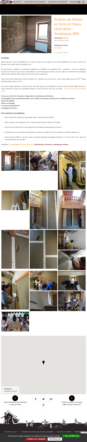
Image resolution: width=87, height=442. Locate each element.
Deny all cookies (36, 439)
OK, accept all (72, 436)
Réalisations (75, 2)
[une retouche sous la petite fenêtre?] (72, 280)
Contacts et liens (43, 6)
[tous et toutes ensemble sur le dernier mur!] (43, 280)
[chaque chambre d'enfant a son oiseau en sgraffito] (72, 210)
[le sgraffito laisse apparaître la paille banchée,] (15, 249)
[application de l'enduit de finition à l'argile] (15, 290)
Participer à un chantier (35, 2)
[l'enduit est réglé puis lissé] (15, 200)
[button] (43, 363)
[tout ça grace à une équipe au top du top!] (72, 301)
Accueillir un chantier (57, 2)
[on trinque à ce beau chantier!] (15, 321)
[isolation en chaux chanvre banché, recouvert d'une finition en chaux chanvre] (72, 240)
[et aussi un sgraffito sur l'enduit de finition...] (43, 301)
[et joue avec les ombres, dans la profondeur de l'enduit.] (43, 249)
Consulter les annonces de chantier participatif (37, 432)
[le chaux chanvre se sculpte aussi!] (72, 260)
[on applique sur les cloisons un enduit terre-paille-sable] (72, 170)
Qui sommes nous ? (14, 2)
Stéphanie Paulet (63, 40)
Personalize (55, 439)
